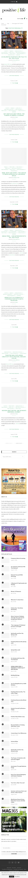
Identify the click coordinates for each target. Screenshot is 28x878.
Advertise (19, 867)
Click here (11, 514)
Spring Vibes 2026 (15, 650)
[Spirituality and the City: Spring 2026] (5, 635)
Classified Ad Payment (18, 869)
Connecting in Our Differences (18, 733)
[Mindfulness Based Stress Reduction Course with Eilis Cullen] (5, 801)
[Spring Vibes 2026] (5, 652)
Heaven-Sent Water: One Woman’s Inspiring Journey (14, 411)
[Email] (16, 1)
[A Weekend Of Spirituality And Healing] (5, 585)
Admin (16, 117)
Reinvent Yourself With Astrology (17, 575)
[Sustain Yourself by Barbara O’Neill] (5, 710)
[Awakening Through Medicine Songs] (5, 768)
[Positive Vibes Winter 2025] (5, 718)
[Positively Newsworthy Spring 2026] (5, 643)
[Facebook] (17, 19)
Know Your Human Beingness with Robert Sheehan (18, 775)
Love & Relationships (12, 231)
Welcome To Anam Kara (17, 599)
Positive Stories (12, 53)
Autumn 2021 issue (8, 64)
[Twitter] (12, 862)
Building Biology (15, 675)
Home (2, 23)
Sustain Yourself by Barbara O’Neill (18, 709)
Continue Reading (14, 75)
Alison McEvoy (16, 60)
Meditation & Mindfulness (7, 294)
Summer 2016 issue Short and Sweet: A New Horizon (18, 791)
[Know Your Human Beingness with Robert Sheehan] (5, 776)
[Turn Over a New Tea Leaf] (5, 785)
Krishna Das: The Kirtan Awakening (17, 608)
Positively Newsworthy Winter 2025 (18, 701)
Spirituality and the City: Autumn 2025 (17, 750)
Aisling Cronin (16, 177)
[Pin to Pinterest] (15, 83)
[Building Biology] (5, 677)
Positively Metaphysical (21, 53)
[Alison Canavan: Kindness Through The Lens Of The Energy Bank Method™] (5, 618)
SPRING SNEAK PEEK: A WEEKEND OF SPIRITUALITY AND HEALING (18, 668)
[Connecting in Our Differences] (5, 735)
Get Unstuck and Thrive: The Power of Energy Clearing (14, 114)
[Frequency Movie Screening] (5, 560)
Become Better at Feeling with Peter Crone (18, 725)
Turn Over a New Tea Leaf (18, 782)
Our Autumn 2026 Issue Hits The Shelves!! (18, 567)
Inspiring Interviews (18, 230)
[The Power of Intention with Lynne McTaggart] (5, 760)
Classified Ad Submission (7, 869)
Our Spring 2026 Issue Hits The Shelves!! (18, 659)
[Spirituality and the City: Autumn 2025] (5, 752)
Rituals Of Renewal (16, 591)
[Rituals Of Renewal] (5, 593)
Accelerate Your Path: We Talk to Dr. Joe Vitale (14, 57)
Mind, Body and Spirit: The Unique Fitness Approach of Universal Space (14, 174)
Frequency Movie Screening (18, 558)
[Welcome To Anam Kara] (5, 602)
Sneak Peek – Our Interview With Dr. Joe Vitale (14, 236)
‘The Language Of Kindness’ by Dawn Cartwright (18, 626)
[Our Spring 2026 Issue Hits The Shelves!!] (5, 660)
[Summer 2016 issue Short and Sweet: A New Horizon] (5, 793)
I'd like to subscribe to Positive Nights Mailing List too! (14, 851)
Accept (11, 876)
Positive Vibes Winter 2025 (18, 716)
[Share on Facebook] (12, 83)
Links (25, 869)
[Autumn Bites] (5, 743)
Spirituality (18, 54)
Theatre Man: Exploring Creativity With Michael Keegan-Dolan (14, 357)
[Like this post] (10, 83)
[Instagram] (14, 1)
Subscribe (9, 867)
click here (21, 253)
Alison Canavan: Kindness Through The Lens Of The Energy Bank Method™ (17, 618)
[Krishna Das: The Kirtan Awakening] (5, 610)
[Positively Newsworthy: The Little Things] (5, 694)
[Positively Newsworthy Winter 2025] (5, 702)
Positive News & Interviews (20, 52)
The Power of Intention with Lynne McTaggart (18, 758)
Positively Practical (11, 54)
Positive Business (4, 407)
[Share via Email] (17, 83)
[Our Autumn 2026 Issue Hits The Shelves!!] (5, 568)
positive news (11, 52)
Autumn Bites (14, 741)
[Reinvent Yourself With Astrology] (5, 577)
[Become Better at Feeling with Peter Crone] (5, 727)
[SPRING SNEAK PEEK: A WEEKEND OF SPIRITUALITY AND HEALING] (5, 668)
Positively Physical (14, 170)
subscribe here (12, 254)
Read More (17, 876)
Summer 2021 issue (9, 364)
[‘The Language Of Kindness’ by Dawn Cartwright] (5, 627)
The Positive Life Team (14, 871)
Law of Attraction (4, 52)
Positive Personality (4, 53)
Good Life (6, 230)
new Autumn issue (14, 183)
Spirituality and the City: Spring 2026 (17, 634)
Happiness (11, 230)
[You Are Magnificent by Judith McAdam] (5, 685)
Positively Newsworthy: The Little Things (18, 692)
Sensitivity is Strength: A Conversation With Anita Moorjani (14, 299)
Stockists (14, 867)
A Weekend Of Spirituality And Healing (19, 584)
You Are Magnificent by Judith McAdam (18, 684)
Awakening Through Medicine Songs (18, 767)
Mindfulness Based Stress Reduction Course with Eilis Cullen (18, 801)
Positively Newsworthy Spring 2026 (18, 642)
